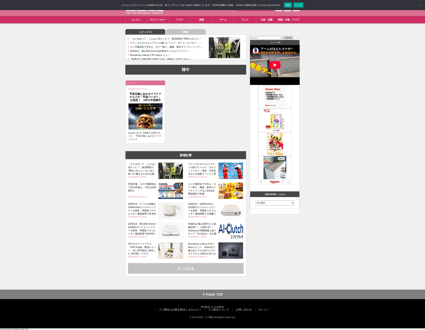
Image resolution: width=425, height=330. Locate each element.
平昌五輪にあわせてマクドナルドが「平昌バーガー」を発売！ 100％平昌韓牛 (145, 97)
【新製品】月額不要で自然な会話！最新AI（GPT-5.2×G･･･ (161, 59)
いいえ (298, 5)
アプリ (179, 19)
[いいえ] (421, 5)
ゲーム (223, 19)
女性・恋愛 (267, 19)
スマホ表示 (217, 307)
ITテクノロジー (158, 19)
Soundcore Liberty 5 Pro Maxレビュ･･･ (150, 55)
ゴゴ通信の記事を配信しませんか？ (180, 309)
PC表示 (205, 307)
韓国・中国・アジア (288, 19)
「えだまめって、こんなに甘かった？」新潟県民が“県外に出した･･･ (166, 38)
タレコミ (263, 309)
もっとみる (185, 268)
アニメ (245, 19)
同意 (288, 5)
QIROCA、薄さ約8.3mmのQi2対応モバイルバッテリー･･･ (160, 51)
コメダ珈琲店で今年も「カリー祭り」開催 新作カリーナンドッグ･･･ (166, 47)
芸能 (201, 19)
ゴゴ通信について (218, 309)
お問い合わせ (244, 309)
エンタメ (136, 19)
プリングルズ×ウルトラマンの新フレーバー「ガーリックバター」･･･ (166, 43)
